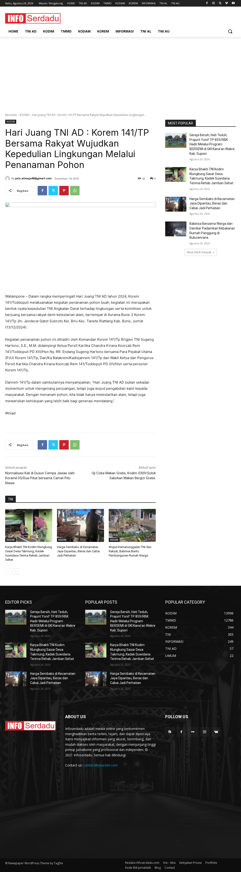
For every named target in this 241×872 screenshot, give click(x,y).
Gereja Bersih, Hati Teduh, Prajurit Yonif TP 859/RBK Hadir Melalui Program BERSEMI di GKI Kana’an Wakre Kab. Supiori (212, 144)
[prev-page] (8, 571)
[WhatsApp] (75, 190)
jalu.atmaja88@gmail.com (33, 178)
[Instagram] (213, 3)
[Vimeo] (226, 3)
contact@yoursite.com (100, 765)
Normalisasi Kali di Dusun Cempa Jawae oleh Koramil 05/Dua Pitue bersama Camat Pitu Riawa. (40, 478)
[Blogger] (169, 732)
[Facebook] (207, 3)
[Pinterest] (64, 190)
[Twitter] (220, 3)
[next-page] (16, 571)
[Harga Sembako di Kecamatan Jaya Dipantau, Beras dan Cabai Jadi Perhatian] (80, 525)
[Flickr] (192, 732)
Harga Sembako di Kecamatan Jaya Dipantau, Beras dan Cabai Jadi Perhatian (78, 551)
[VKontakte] (216, 732)
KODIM (24, 115)
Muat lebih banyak (199, 252)
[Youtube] (233, 3)
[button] (230, 31)
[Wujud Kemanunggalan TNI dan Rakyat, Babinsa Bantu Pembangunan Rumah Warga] (132, 525)
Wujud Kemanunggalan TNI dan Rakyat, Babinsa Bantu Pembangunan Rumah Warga (130, 551)
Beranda (11, 115)
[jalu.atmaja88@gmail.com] (8, 178)
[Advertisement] (120, 72)
